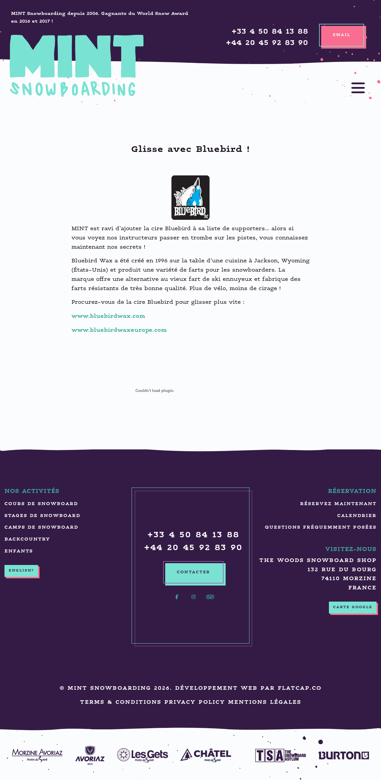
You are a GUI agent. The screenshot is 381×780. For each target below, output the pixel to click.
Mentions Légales (264, 702)
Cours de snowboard (41, 504)
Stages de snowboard (42, 516)
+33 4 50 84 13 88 (270, 32)
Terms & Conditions (120, 702)
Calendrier (357, 516)
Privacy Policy (194, 702)
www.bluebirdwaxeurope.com (119, 330)
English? (21, 570)
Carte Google (352, 607)
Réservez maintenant (338, 504)
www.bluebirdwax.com (108, 316)
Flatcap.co (299, 688)
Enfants (18, 551)
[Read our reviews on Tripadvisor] (210, 600)
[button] (352, 88)
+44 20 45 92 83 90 (267, 43)
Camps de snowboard (41, 527)
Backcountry (27, 539)
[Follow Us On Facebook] (176, 600)
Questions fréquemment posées (321, 527)
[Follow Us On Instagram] (193, 600)
